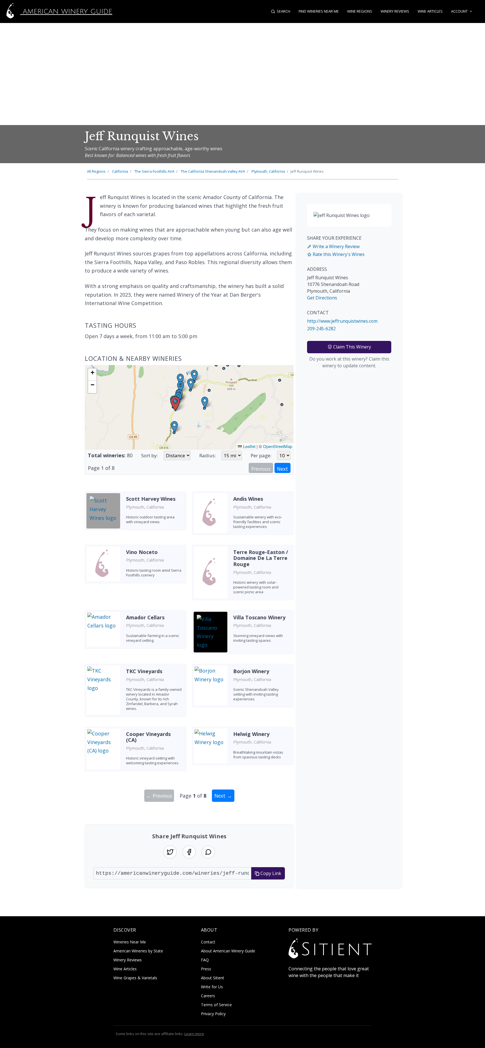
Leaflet (248, 446)
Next (282, 468)
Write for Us (212, 986)
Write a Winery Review (336, 246)
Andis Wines (248, 498)
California (120, 171)
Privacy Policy (213, 1013)
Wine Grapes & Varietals (135, 977)
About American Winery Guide (228, 951)
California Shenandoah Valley (213, 171)
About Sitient (212, 977)
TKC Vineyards (144, 671)
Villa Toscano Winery (259, 617)
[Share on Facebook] (189, 852)
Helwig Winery (251, 734)
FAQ (205, 959)
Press (206, 968)
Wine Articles (430, 11)
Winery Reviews (395, 11)
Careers (208, 995)
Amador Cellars (145, 617)
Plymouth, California (268, 171)
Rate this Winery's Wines (338, 254)
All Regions (96, 171)
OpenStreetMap (277, 446)
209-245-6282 (321, 329)
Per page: (261, 455)
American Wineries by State (138, 951)
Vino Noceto (142, 552)
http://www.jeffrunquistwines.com (342, 321)
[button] (175, 404)
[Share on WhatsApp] (208, 852)
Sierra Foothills (154, 171)
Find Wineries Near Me (319, 11)
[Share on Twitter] (170, 852)
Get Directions (322, 298)
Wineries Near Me (129, 942)
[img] (189, 407)
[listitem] (135, 515)
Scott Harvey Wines (150, 498)
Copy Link (270, 873)
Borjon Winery (251, 671)
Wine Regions (359, 11)
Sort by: (149, 455)
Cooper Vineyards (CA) (148, 737)
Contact (208, 942)
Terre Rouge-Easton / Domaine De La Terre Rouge (260, 558)
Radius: (207, 455)
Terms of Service (216, 1004)
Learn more (194, 1033)
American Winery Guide (66, 11)
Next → (223, 795)
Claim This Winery (351, 347)
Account (459, 11)
